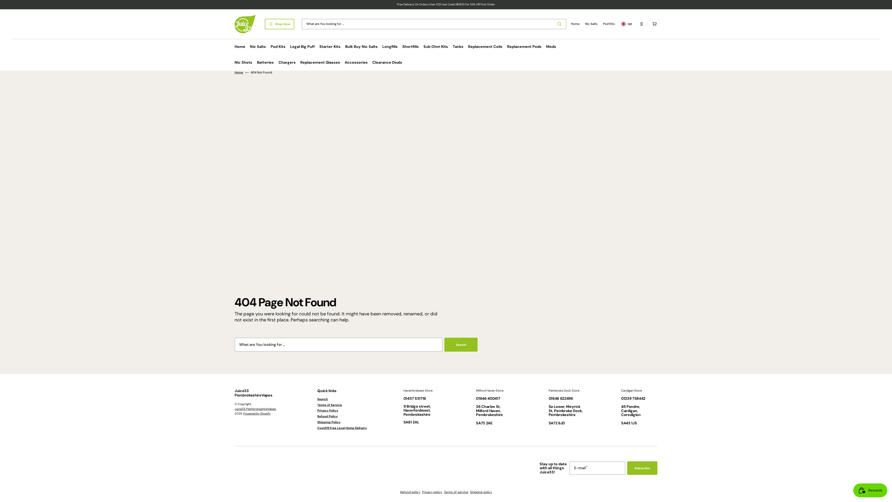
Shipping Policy (329, 422)
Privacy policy (432, 492)
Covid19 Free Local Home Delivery (342, 428)
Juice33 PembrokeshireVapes (255, 409)
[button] (641, 24)
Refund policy (410, 492)
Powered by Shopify (257, 414)
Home (239, 72)
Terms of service (456, 492)
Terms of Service (329, 405)
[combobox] (434, 24)
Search (461, 345)
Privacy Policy (327, 411)
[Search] (560, 24)
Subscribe (642, 468)
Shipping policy (481, 492)
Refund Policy (327, 416)
